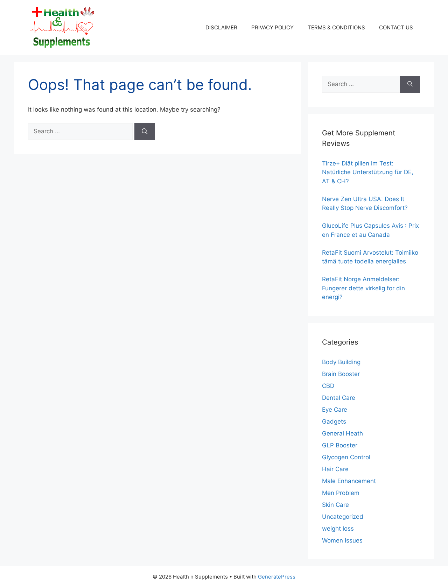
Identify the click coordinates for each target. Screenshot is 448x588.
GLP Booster (339, 445)
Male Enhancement (349, 480)
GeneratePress (276, 576)
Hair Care (335, 469)
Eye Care (334, 409)
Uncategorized (342, 516)
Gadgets (334, 421)
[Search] (144, 131)
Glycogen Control (346, 457)
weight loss (338, 528)
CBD (328, 385)
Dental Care (338, 397)
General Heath (342, 433)
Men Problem (340, 492)
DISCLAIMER (221, 27)
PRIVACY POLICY (272, 27)
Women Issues (342, 540)
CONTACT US (396, 27)
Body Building (341, 362)
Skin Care (335, 504)
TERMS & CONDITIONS (336, 27)
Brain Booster (341, 373)
